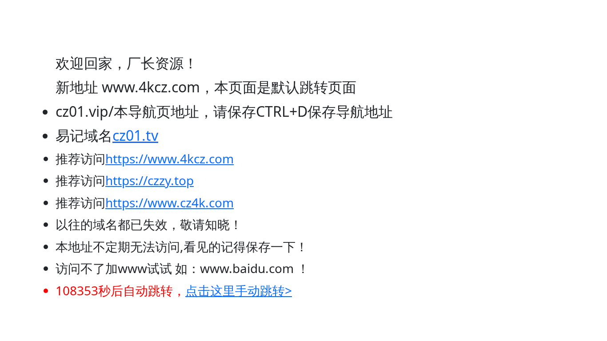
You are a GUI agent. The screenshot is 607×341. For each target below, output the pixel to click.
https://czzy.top (149, 180)
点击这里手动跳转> (238, 290)
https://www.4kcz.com (169, 158)
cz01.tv (135, 135)
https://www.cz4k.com (169, 202)
